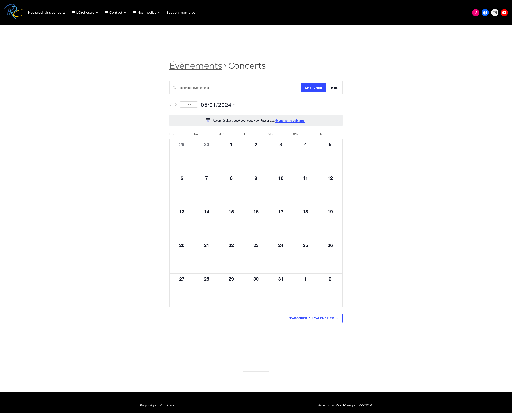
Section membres (181, 12)
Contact (115, 12)
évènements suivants (290, 120)
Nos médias (146, 12)
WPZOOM (365, 405)
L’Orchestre (85, 12)
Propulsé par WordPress (157, 405)
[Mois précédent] (170, 105)
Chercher (313, 88)
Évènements (195, 65)
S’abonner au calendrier (311, 318)
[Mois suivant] (176, 105)
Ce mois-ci (189, 104)
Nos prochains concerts (47, 12)
